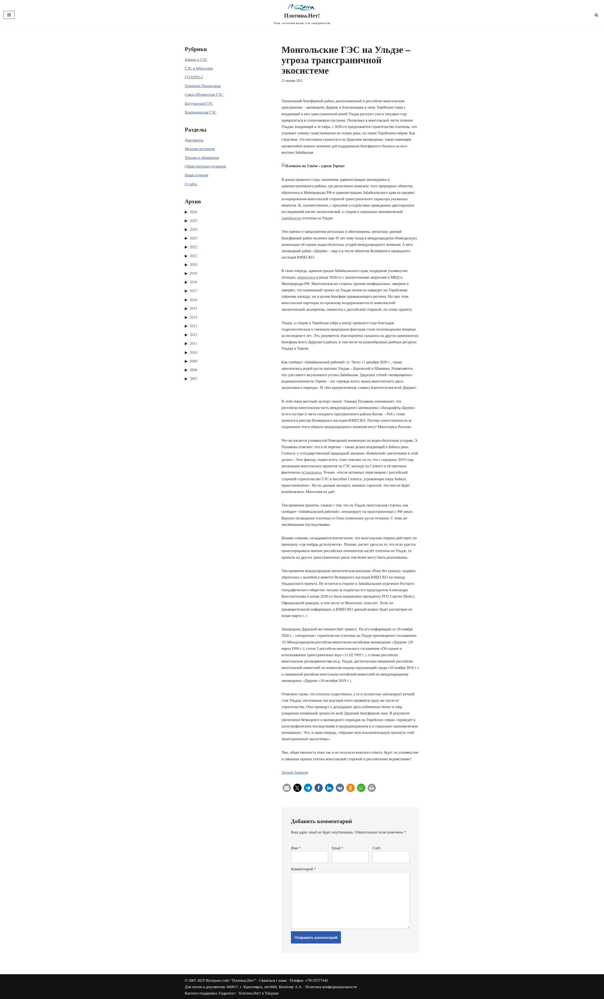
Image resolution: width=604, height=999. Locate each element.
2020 (193, 264)
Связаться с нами (273, 980)
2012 (193, 334)
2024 (193, 229)
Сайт (377, 847)
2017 (193, 290)
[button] (287, 788)
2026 (193, 211)
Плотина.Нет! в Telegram (259, 992)
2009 (193, 360)
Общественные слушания (205, 166)
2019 (193, 273)
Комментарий (303, 868)
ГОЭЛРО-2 (194, 76)
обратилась (306, 277)
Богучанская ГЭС (199, 103)
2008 (193, 369)
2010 (193, 352)
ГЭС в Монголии (199, 68)
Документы (194, 139)
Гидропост (227, 992)
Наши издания (196, 174)
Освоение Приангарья (203, 85)
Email (337, 847)
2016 (193, 299)
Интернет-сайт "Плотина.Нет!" (231, 980)
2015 (193, 308)
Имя (296, 847)
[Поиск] (596, 15)
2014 (193, 317)
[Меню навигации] (9, 15)
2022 (193, 246)
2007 (193, 378)
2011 (193, 343)
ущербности (291, 217)
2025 (193, 220)
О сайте (191, 183)
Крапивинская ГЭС (200, 112)
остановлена (311, 472)
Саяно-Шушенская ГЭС (204, 94)
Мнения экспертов (200, 148)
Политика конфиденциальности (331, 986)
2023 (193, 237)
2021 (193, 255)
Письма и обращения (202, 157)
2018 (193, 281)
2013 (193, 325)
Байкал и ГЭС (196, 59)
